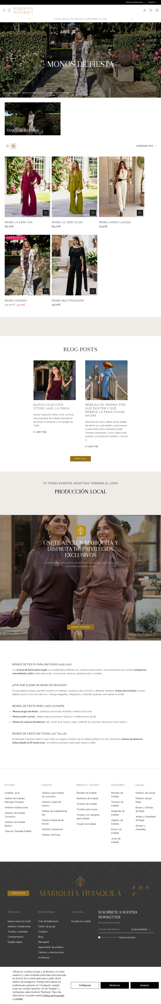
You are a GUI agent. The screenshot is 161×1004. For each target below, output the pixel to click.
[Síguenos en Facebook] (134, 888)
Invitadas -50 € (12, 793)
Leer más (41, 431)
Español (151, 2)
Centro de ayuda (46, 926)
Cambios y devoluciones (51, 952)
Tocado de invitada (86, 824)
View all (80, 458)
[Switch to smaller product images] (13, 146)
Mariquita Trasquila (11, 93)
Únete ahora (80, 627)
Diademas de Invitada (87, 798)
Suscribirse (139, 929)
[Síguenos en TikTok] (134, 894)
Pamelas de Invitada (87, 793)
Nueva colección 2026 (19, 921)
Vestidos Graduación (52, 829)
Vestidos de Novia (51, 835)
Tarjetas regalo (15, 942)
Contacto (42, 931)
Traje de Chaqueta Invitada (18, 831)
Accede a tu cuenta (81, 921)
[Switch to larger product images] (8, 146)
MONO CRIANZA (16, 300)
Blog (40, 937)
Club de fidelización (48, 921)
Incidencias (44, 957)
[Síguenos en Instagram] (141, 888)
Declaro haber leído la (118, 937)
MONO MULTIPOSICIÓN (68, 300)
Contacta (18, 893)
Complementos (16, 937)
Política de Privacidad (127, 937)
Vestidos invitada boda (16, 807)
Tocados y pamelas (18, 931)
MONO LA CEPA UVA (19, 222)
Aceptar (144, 985)
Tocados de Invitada (87, 804)
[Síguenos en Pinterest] (147, 888)
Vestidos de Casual (145, 793)
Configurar (85, 985)
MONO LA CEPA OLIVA (67, 222)
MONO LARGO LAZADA (115, 222)
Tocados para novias (87, 809)
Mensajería (43, 942)
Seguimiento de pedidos (50, 947)
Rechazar (115, 985)
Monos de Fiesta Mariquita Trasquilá (37, 93)
